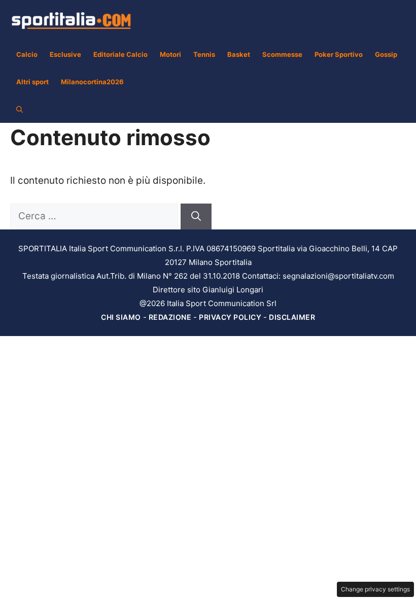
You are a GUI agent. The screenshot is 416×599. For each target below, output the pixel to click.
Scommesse (282, 54)
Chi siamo (121, 317)
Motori (170, 54)
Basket (238, 54)
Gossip (386, 54)
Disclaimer (292, 317)
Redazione (170, 317)
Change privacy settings (375, 589)
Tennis (204, 54)
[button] (19, 109)
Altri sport (32, 82)
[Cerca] (196, 216)
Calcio (27, 54)
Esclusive (65, 54)
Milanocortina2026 (92, 82)
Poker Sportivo (339, 54)
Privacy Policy (230, 317)
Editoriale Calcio (120, 54)
